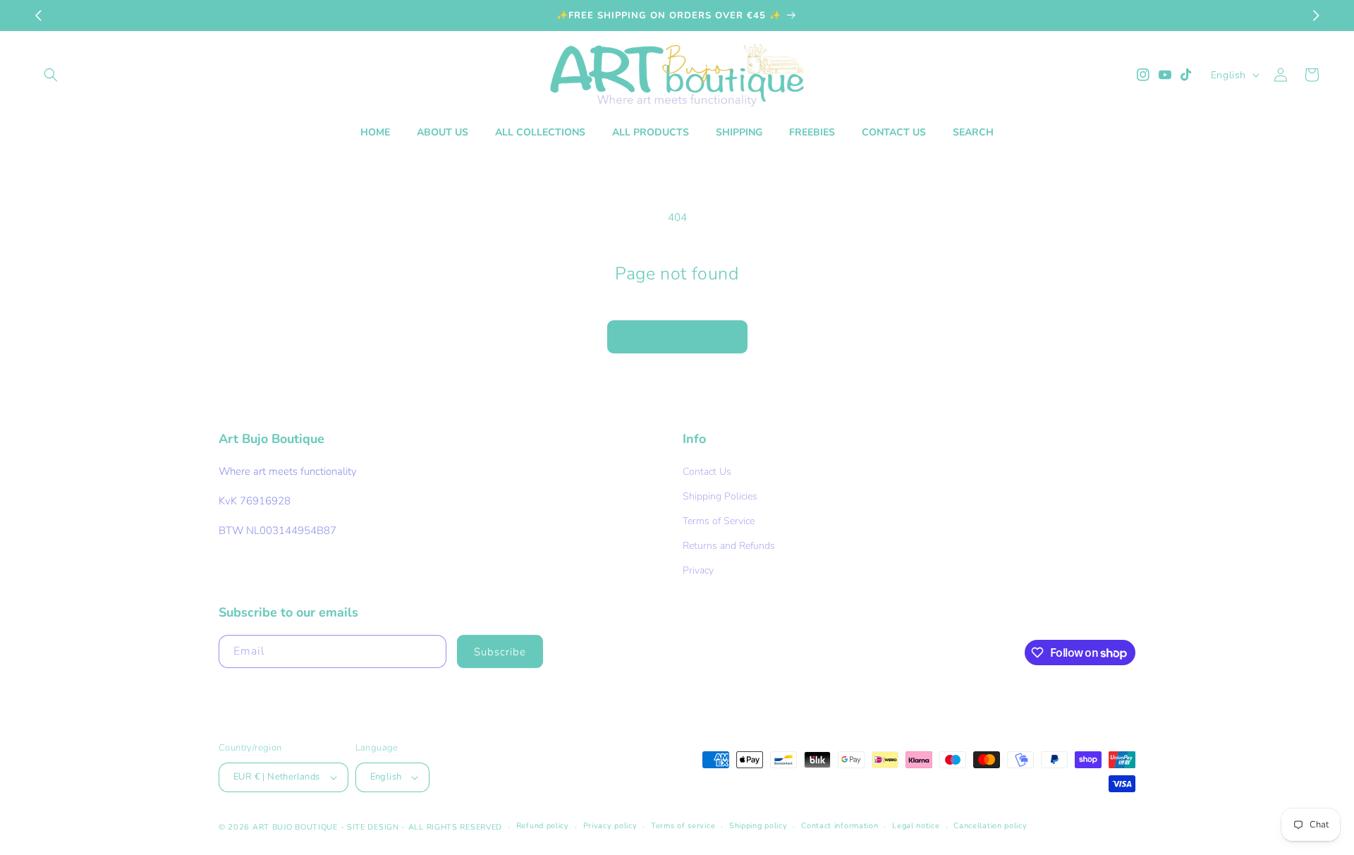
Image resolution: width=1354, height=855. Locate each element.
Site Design (373, 827)
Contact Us (707, 471)
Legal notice (915, 825)
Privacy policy (610, 825)
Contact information (839, 825)
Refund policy (542, 825)
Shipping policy (758, 825)
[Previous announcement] (38, 15)
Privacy (698, 570)
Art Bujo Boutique (295, 827)
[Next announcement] (1315, 15)
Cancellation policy (990, 825)
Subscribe (500, 652)
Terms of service (683, 825)
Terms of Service (719, 521)
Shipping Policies (720, 496)
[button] (50, 74)
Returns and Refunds (729, 545)
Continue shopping (677, 337)
